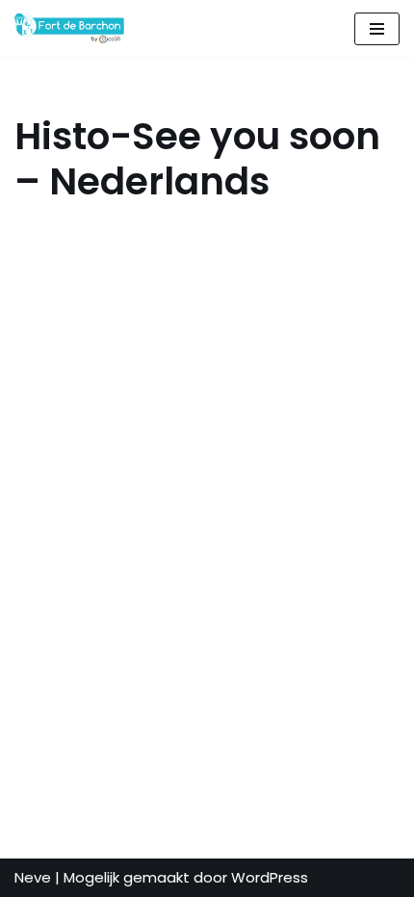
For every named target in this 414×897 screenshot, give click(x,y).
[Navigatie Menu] (377, 29)
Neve (32, 877)
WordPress (269, 877)
